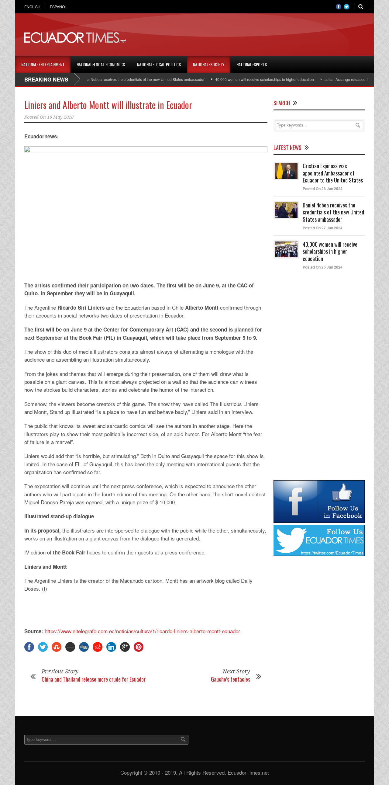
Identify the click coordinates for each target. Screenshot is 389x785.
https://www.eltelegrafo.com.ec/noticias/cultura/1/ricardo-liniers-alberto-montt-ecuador (142, 631)
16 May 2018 (60, 117)
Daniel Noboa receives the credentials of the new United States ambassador (130, 79)
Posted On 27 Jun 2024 (323, 228)
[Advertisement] (254, 37)
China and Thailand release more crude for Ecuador (94, 679)
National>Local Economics (101, 64)
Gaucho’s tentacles (230, 679)
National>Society (208, 64)
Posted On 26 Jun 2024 (323, 267)
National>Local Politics (159, 64)
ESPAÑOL (58, 6)
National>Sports (251, 64)
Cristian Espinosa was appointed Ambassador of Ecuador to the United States (333, 173)
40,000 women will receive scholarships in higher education (252, 79)
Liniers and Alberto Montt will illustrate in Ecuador (108, 105)
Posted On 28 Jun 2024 (323, 188)
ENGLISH (32, 6)
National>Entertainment (42, 64)
